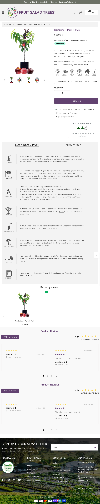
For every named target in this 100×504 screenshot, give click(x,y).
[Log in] (80, 12)
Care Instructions (34, 480)
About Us (31, 469)
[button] (4, 12)
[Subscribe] (95, 447)
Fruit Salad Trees (53, 497)
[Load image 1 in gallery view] (11, 79)
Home (6, 24)
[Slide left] (4, 80)
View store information (65, 117)
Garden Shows (58, 478)
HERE (86, 65)
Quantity (58, 87)
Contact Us (31, 473)
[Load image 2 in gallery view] (19, 79)
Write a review (10, 337)
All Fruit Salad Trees (18, 24)
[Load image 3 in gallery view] (28, 79)
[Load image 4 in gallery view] (37, 79)
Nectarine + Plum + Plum (24, 321)
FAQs (54, 463)
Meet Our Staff (33, 476)
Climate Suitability (59, 481)
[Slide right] (45, 80)
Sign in (30, 465)
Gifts (54, 467)
